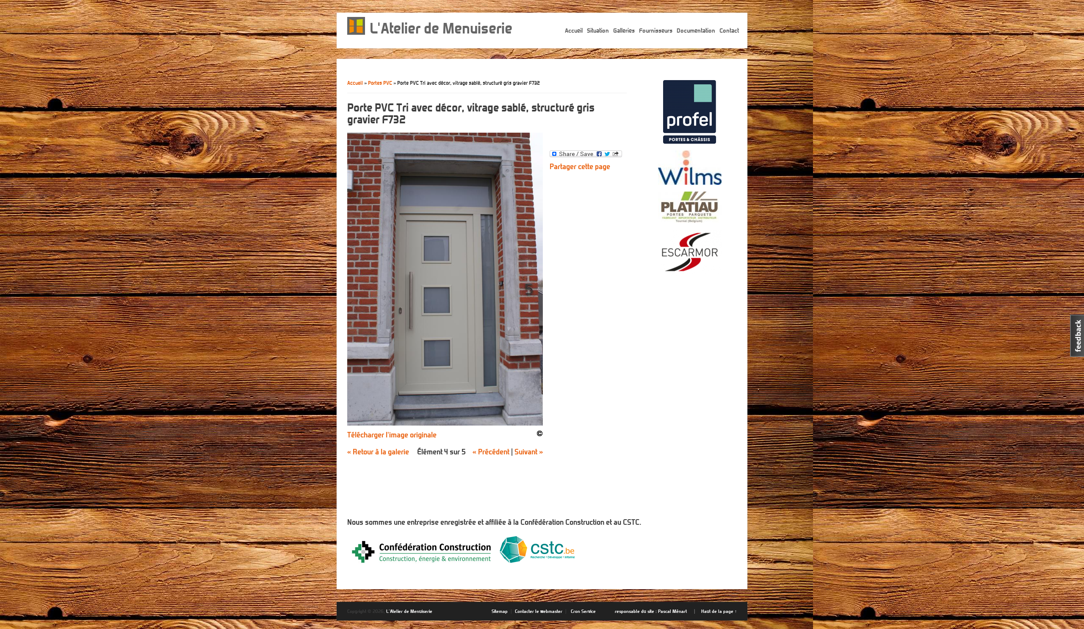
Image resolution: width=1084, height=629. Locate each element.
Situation (598, 30)
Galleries (624, 30)
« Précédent (491, 452)
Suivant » (528, 452)
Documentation (696, 30)
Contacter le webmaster (538, 611)
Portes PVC (380, 83)
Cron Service (583, 611)
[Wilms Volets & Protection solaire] (690, 182)
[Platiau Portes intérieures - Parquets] (690, 220)
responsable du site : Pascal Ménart (651, 611)
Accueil (574, 30)
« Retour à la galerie (378, 452)
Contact (729, 30)
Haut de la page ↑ (719, 611)
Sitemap (500, 611)
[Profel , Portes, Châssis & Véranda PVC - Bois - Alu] (689, 141)
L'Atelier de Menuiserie (441, 28)
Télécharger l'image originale (392, 435)
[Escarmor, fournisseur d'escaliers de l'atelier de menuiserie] (690, 273)
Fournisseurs (655, 30)
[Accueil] (356, 32)
